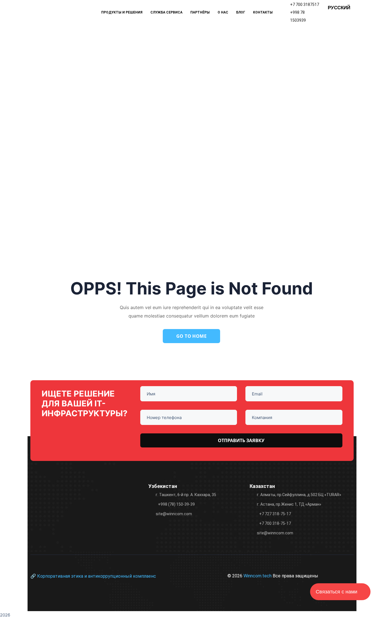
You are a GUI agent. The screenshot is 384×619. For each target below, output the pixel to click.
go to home (191, 336)
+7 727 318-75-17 (275, 514)
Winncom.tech (258, 576)
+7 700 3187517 (304, 4)
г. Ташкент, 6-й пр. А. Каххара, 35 (186, 494)
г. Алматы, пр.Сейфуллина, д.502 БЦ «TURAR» (299, 494)
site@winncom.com (174, 514)
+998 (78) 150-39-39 (176, 504)
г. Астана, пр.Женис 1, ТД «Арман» (289, 504)
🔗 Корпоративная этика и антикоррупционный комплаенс (93, 576)
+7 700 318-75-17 (275, 523)
